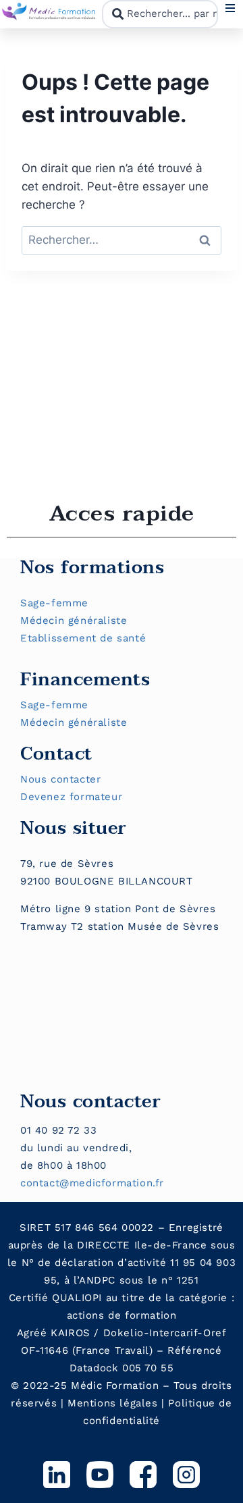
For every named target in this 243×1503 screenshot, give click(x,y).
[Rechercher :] (121, 239)
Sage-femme (54, 603)
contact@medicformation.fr (92, 1183)
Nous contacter (60, 779)
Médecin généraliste (73, 620)
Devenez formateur (71, 797)
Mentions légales (113, 1403)
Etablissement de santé (83, 638)
